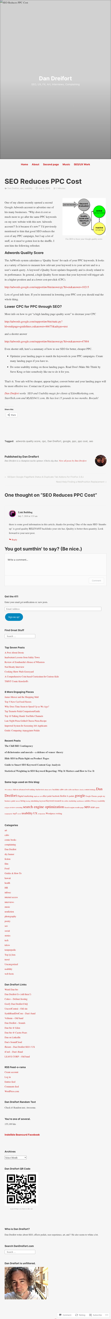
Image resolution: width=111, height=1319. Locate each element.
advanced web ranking (27, 789)
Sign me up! (14, 616)
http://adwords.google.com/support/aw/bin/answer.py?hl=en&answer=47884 (47, 341)
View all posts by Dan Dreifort (72, 460)
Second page (51, 164)
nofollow (88, 801)
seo (21, 188)
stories (7, 935)
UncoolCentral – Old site (16, 1008)
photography (10, 916)
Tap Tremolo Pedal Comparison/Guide (22, 711)
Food (7, 868)
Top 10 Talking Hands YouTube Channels (24, 715)
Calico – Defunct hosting (16, 998)
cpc (44, 441)
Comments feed (12, 1086)
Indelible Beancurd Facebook (22, 1134)
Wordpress (51, 813)
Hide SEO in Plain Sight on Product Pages (27, 758)
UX (35, 813)
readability (101, 801)
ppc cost (83, 441)
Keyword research (53, 800)
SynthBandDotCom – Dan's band (20, 1013)
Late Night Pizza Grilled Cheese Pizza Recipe (26, 720)
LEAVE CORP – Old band (17, 1056)
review (12, 807)
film (6, 863)
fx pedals (70, 796)
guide (13, 801)
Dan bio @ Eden (12, 1027)
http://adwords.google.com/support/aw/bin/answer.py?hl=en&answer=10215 (47, 287)
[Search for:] (20, 635)
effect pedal (47, 796)
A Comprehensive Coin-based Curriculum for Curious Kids (32, 676)
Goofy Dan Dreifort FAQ (16, 1003)
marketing (72, 801)
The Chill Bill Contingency (19, 746)
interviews (9, 902)
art (6, 830)
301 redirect (8, 790)
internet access (11, 897)
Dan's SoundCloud (13, 1042)
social (7, 930)
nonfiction (9, 911)
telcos (7, 944)
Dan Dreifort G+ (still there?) (18, 994)
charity (81, 790)
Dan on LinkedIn (12, 1037)
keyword (42, 801)
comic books (10, 839)
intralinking (35, 801)
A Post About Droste (14, 652)
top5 (15, 813)
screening (18, 807)
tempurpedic (8, 814)
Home (24, 164)
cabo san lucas (73, 789)
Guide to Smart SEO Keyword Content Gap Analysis (33, 765)
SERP (92, 807)
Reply (14, 539)
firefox (63, 796)
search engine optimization (43, 806)
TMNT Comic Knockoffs (16, 681)
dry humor (9, 854)
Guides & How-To (13, 873)
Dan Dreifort (55, 78)
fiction (7, 858)
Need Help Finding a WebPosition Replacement (80, 482)
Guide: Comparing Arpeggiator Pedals (22, 730)
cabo (62, 789)
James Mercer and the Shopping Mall (22, 696)
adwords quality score (28, 441)
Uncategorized (11, 964)
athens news (48, 790)
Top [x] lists (10, 954)
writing (59, 813)
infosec (8, 892)
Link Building (25, 512)
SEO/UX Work (82, 164)
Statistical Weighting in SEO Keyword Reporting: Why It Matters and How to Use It (49, 771)
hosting (28, 801)
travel (19, 814)
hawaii (18, 801)
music (7, 906)
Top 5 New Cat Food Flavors (18, 701)
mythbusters (80, 801)
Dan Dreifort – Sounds (15, 1022)
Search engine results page (74, 807)
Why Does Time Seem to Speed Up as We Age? (27, 706)
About (35, 164)
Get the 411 (11, 596)
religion (7, 807)
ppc (74, 441)
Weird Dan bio (11, 989)
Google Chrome (91, 796)
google (67, 441)
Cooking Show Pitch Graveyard (19, 671)
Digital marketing (25, 795)
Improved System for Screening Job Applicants (26, 725)
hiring (23, 800)
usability (28, 188)
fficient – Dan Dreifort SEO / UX (20, 1046)
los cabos (65, 801)
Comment (96, 580)
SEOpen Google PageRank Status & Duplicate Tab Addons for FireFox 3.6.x (44, 477)
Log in (8, 1076)
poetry (7, 921)
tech (6, 940)
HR (6, 887)
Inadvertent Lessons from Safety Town (22, 657)
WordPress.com (12, 1091)
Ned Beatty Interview (14, 666)
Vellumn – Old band (14, 1018)
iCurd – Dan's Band (14, 1051)
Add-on (15, 789)
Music (66, 164)
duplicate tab (38, 796)
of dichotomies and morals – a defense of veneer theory (34, 752)
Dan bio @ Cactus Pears (16, 1032)
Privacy (94, 801)
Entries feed (10, 1081)
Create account (11, 1072)
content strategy (90, 789)
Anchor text (39, 789)
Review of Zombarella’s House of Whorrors (25, 662)
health (7, 882)
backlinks (55, 789)
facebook (56, 796)
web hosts (9, 973)
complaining (10, 844)
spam (97, 807)
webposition (41, 814)
